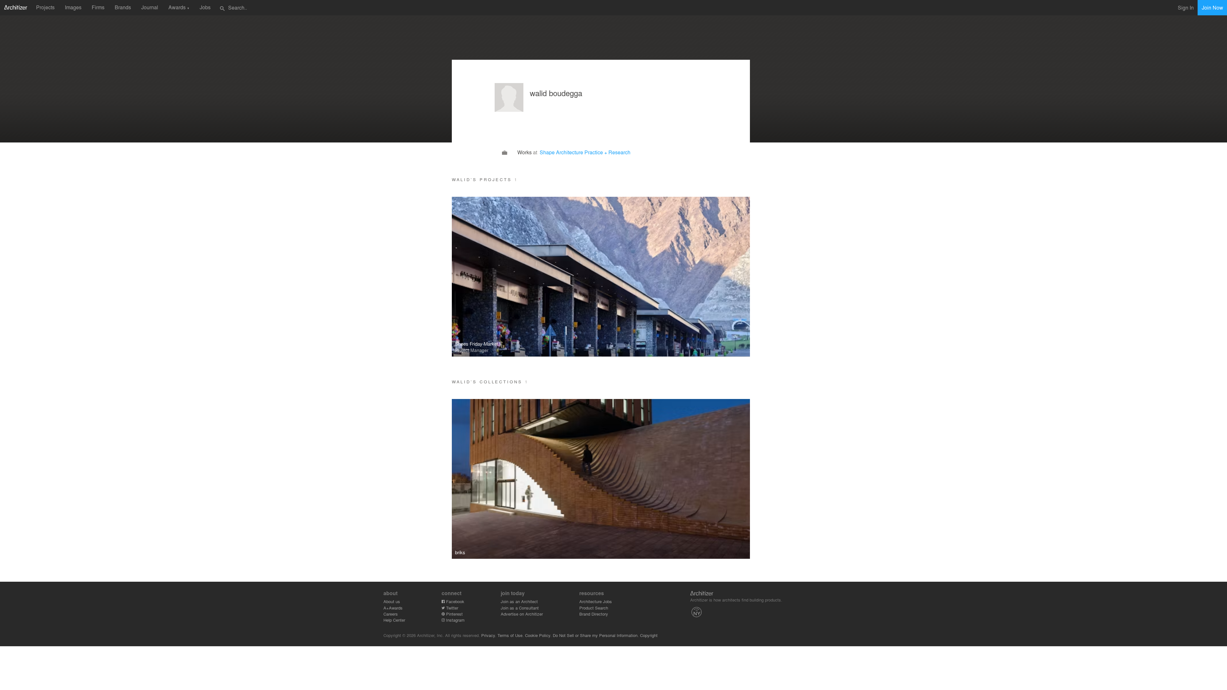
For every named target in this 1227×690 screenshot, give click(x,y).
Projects (45, 7)
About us (391, 601)
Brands (123, 7)
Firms (98, 7)
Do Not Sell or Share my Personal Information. (596, 635)
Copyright (649, 635)
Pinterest (454, 614)
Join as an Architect (519, 601)
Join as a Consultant (520, 608)
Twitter (451, 608)
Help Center (394, 620)
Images (73, 7)
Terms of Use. (511, 635)
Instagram (455, 620)
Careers (390, 614)
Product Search (593, 608)
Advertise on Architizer (522, 614)
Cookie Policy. (538, 635)
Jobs (205, 7)
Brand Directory (593, 614)
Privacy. (488, 635)
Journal (149, 7)
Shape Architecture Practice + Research (585, 152)
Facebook (454, 601)
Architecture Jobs (595, 601)
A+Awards (393, 608)
